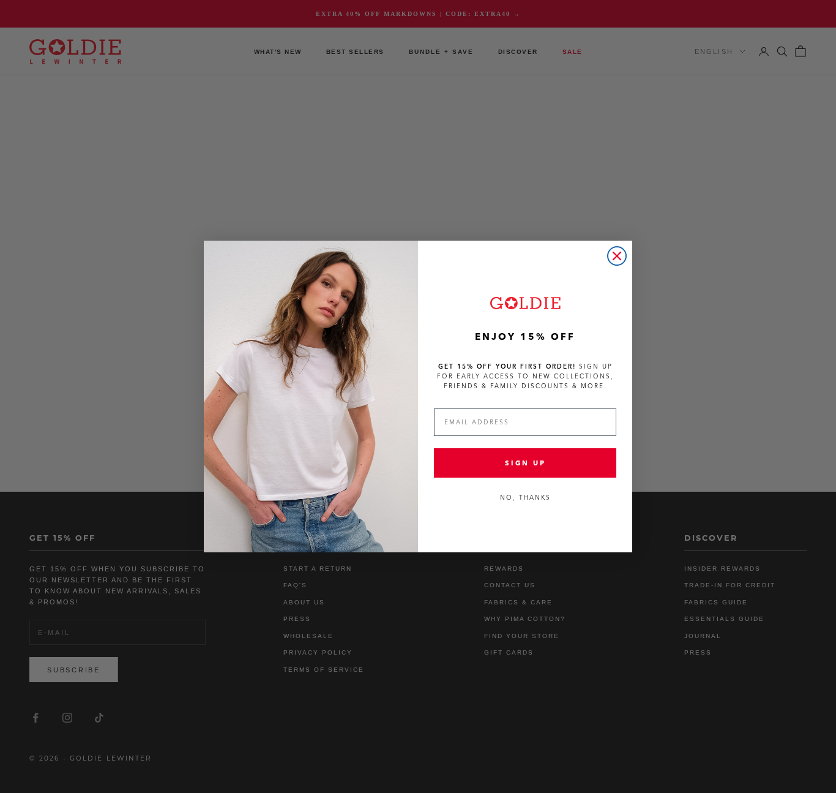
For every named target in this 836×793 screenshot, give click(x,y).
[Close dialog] (617, 256)
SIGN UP (525, 463)
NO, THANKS (525, 498)
